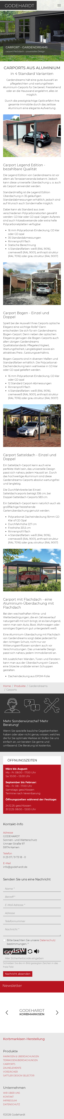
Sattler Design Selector (18, 1075)
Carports (9, 1064)
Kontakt (8, 1096)
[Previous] (7, 1013)
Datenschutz (47, 940)
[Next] (57, 1013)
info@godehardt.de (15, 867)
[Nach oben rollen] (57, 1112)
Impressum (10, 1100)
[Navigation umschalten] (59, 5)
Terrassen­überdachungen (20, 1060)
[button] (30, 951)
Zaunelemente (12, 1068)
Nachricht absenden (17, 973)
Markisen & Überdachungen (21, 1056)
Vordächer (10, 1071)
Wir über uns (11, 1093)
